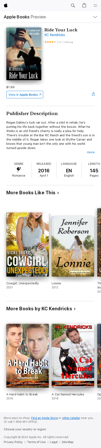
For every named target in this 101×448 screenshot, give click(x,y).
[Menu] (95, 5)
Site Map (68, 442)
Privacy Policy (13, 442)
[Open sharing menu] (93, 94)
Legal (54, 442)
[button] (72, 5)
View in (23, 94)
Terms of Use (36, 442)
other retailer (71, 418)
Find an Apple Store (44, 418)
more (91, 152)
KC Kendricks (54, 35)
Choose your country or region (25, 429)
